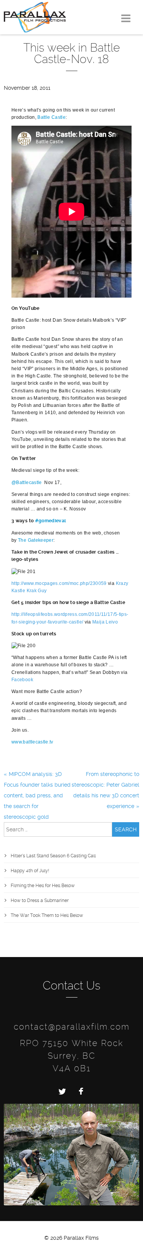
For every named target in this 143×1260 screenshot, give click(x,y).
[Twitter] (62, 1091)
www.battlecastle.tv (32, 742)
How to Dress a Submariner (40, 900)
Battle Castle (51, 117)
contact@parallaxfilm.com (72, 1027)
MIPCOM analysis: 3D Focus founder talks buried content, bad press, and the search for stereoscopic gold (37, 795)
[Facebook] (81, 1091)
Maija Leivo (105, 622)
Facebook (22, 679)
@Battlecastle (26, 482)
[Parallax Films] (35, 16)
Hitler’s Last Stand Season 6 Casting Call (53, 855)
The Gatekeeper (35, 540)
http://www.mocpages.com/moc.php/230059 (59, 583)
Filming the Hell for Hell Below (43, 885)
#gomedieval (50, 520)
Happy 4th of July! (30, 870)
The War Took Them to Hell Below (47, 915)
